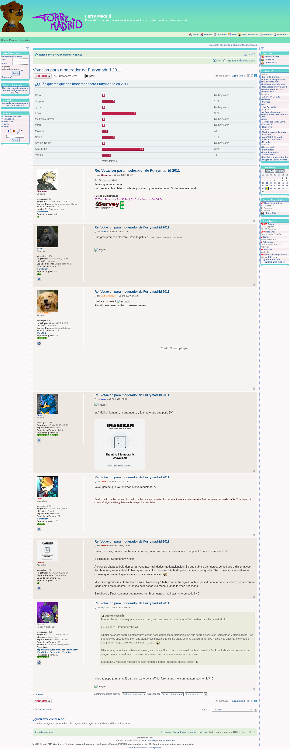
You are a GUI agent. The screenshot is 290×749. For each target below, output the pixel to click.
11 (267, 183)
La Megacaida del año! (274, 84)
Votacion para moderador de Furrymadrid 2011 (77, 70)
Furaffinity (42, 211)
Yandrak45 (267, 124)
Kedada (266, 142)
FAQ (218, 60)
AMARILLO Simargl (272, 137)
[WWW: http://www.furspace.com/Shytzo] (39, 662)
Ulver (103, 481)
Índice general (46, 54)
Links (7, 124)
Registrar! (6, 77)
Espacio (266, 134)
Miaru (103, 231)
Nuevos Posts (272, 56)
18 (267, 185)
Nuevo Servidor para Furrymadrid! (272, 90)
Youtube (66, 652)
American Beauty (271, 97)
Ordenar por (154, 694)
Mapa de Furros (250, 34)
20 (275, 185)
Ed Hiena (272, 257)
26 (271, 188)
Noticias (208, 34)
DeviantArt (55, 652)
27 (275, 188)
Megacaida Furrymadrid (274, 87)
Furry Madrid (63, 54)
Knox (103, 399)
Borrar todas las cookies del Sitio (190, 732)
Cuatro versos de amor (274, 132)
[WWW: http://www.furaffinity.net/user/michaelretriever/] (39, 343)
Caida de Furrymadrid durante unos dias (273, 80)
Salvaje (266, 102)
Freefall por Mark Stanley (275, 157)
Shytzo (104, 607)
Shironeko (106, 175)
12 (271, 183)
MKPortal (133, 747)
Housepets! (268, 147)
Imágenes (9, 119)
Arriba (254, 221)
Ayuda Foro (271, 62)
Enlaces (267, 34)
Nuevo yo (267, 127)
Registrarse (232, 60)
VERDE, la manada (272, 139)
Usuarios (269, 59)
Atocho (104, 545)
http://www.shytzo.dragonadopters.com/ (57, 650)
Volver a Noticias (44, 709)
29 (283, 188)
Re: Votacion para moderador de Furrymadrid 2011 (137, 170)
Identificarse (248, 60)
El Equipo (166, 732)
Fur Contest (268, 150)
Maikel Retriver (108, 296)
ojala (264, 119)
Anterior (39, 694)
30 (287, 188)
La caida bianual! (271, 77)
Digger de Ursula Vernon (274, 160)
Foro (234, 34)
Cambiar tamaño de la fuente (252, 54)
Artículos (222, 34)
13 (275, 183)
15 (283, 183)
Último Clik (270, 213)
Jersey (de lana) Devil (273, 122)
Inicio (195, 34)
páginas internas (12, 116)
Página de (238, 75)
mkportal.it (156, 747)
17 (263, 185)
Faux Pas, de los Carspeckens (270, 153)
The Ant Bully (269, 107)
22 (283, 185)
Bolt (264, 104)
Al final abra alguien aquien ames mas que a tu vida (274, 114)
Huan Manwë (148, 740)
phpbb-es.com (167, 740)
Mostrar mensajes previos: (108, 694)
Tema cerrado (40, 74)
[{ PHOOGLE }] (39, 279)
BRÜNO (266, 99)
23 (287, 185)
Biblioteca (282, 34)
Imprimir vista (245, 54)
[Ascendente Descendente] (196, 694)
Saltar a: (205, 709)
